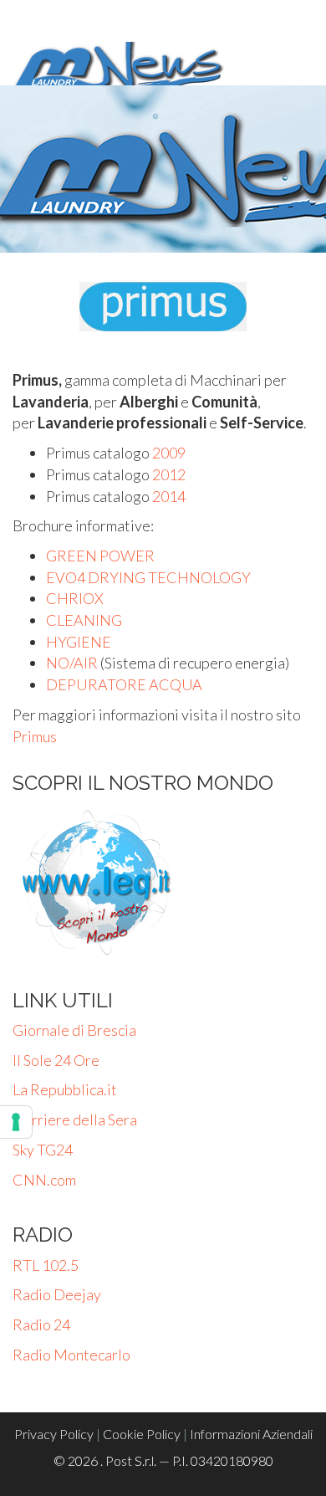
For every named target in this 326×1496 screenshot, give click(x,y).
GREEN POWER (100, 555)
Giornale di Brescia (74, 1030)
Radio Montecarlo (71, 1354)
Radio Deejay (57, 1294)
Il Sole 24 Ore (56, 1060)
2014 (169, 496)
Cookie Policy (142, 1434)
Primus (35, 736)
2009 (169, 452)
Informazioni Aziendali (251, 1434)
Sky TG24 (43, 1149)
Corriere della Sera (75, 1119)
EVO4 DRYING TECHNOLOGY (148, 577)
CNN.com (44, 1180)
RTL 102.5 (46, 1265)
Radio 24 (41, 1324)
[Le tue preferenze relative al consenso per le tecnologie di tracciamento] (16, 1122)
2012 (169, 474)
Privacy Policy (54, 1434)
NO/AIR (72, 662)
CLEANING (84, 620)
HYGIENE (78, 642)
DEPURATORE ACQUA (124, 684)
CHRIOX (75, 598)
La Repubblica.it (65, 1089)
